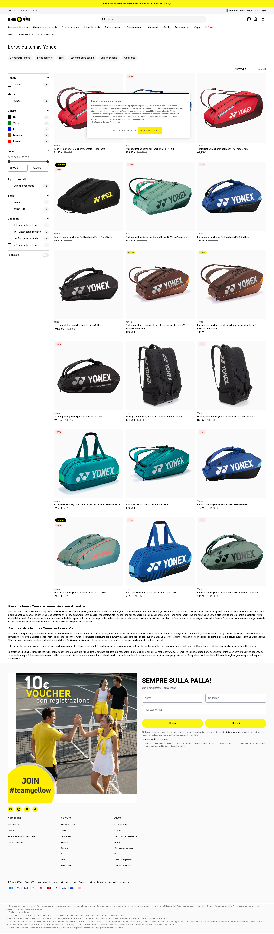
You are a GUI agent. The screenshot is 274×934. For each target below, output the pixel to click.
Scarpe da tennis (70, 27)
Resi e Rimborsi (121, 854)
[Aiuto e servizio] (248, 19)
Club (63, 860)
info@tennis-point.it (233, 732)
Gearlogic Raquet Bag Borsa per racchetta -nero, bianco (154, 416)
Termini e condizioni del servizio (92, 882)
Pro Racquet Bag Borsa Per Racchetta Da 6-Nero (78, 325)
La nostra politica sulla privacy (155, 739)
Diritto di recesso (15, 825)
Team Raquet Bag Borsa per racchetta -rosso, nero (79, 149)
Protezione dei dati (100, 122)
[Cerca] (103, 19)
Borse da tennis (92, 27)
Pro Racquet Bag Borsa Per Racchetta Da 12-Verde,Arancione (156, 237)
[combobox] (153, 19)
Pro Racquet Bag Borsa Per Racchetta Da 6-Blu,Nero (223, 504)
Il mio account (120, 825)
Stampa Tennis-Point (123, 865)
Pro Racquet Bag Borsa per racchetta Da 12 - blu (150, 149)
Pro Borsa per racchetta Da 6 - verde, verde (147, 504)
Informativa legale (68, 882)
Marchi (166, 27)
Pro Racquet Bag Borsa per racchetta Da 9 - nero (78, 416)
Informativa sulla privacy (47, 882)
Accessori (153, 27)
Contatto (118, 830)
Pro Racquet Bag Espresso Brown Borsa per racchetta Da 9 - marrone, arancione (156, 327)
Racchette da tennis (18, 27)
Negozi (117, 842)
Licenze (11, 830)
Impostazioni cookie (16, 842)
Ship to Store (66, 865)
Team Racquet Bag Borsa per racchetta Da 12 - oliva (80, 592)
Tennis (11, 11)
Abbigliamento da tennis (45, 27)
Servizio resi (66, 836)
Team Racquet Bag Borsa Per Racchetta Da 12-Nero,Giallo (83, 237)
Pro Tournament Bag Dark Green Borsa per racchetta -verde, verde (87, 504)
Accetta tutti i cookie (150, 130)
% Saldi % (210, 27)
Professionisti (182, 27)
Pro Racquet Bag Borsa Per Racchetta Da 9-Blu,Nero (223, 237)
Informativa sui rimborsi (119, 882)
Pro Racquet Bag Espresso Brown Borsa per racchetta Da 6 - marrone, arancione (227, 327)
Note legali (115, 122)
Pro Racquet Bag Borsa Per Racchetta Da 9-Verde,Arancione (227, 592)
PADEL (36, 11)
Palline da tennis (113, 27)
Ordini (63, 830)
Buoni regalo (260, 11)
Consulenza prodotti (123, 860)
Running (24, 11)
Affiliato (64, 842)
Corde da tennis (135, 27)
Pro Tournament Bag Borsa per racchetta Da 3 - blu (151, 592)
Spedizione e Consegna (124, 848)
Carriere (64, 848)
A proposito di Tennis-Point (125, 836)
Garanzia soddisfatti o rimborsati (22, 836)
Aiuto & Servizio (68, 825)
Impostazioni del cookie (124, 130)
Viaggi (197, 27)
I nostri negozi (246, 11)
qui (110, 119)
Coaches (65, 854)
